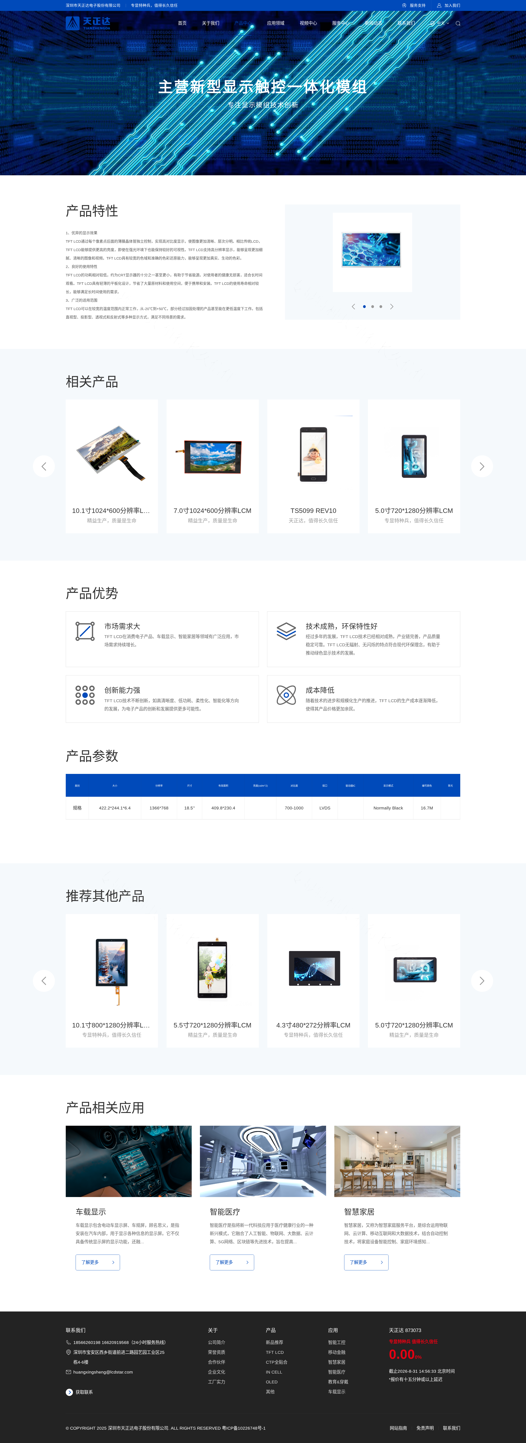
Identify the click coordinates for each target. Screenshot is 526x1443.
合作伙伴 (216, 1362)
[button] (353, 306)
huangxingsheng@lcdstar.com (103, 1372)
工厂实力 (216, 1382)
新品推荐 (274, 1342)
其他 (270, 1391)
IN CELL (274, 1372)
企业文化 (216, 1372)
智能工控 (336, 1342)
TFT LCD (275, 1352)
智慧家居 (336, 1362)
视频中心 (308, 23)
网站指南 (398, 1428)
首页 (182, 23)
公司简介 (216, 1342)
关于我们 (210, 23)
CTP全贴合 (276, 1362)
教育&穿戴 (338, 1382)
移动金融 (336, 1352)
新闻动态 (373, 23)
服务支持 (417, 5)
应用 (333, 1330)
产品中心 (243, 23)
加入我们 (452, 5)
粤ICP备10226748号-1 (244, 1428)
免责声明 (425, 1428)
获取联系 (84, 1392)
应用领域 (275, 23)
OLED (272, 1382)
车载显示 (336, 1391)
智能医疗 (336, 1372)
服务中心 (341, 23)
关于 (213, 1330)
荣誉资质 (216, 1352)
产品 (271, 1330)
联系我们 (406, 23)
